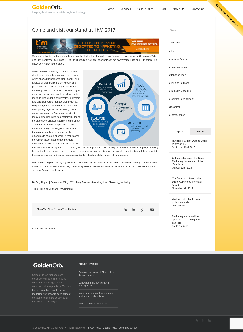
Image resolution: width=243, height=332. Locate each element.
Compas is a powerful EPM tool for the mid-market (96, 274)
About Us (178, 9)
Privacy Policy (94, 327)
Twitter (125, 209)
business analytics (41, 290)
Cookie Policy (110, 327)
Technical (175, 107)
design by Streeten (128, 327)
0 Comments (66, 189)
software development (59, 294)
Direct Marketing (110, 182)
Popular (179, 132)
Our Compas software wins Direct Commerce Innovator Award (187, 181)
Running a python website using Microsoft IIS (189, 142)
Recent (200, 131)
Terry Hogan (42, 182)
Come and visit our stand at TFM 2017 (73, 30)
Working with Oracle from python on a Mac (186, 201)
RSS (197, 320)
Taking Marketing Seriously (93, 303)
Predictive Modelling (180, 91)
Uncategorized (177, 115)
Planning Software (48, 189)
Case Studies (145, 9)
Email (152, 209)
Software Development (181, 99)
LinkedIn (133, 209)
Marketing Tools (178, 75)
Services (126, 9)
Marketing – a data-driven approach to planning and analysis (186, 219)
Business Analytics (91, 182)
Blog (163, 9)
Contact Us (197, 9)
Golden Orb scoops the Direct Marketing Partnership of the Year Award (188, 161)
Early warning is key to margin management (94, 284)
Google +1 (142, 210)
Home (110, 9)
